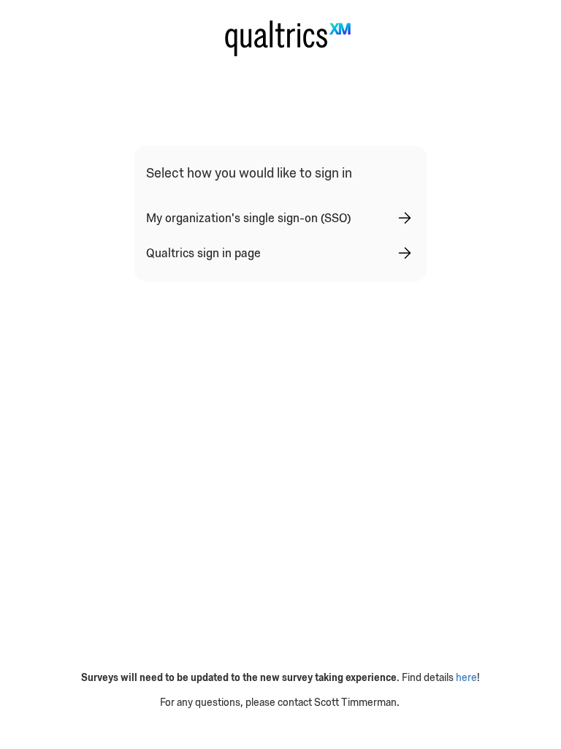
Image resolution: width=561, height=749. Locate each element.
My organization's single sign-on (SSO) (248, 217)
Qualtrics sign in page (203, 253)
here (466, 677)
